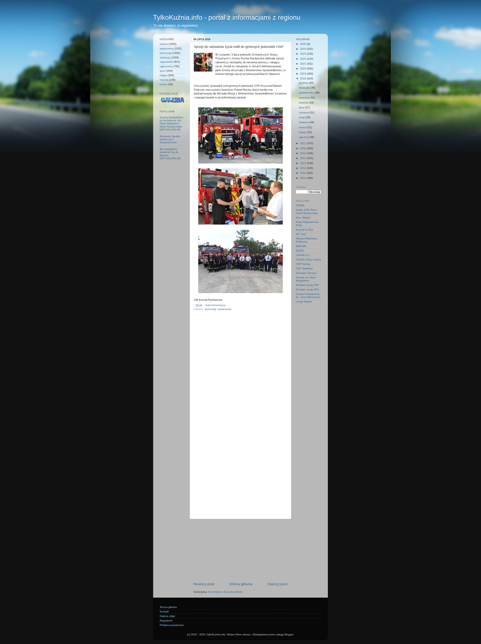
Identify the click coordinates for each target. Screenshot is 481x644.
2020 (303, 68)
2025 (303, 44)
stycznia (304, 137)
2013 (303, 163)
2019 (303, 73)
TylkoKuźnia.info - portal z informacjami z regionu (226, 17)
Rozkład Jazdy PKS (307, 289)
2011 (303, 173)
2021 (303, 63)
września (304, 97)
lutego (303, 132)
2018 (303, 78)
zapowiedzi (166, 61)
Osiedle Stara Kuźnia (308, 259)
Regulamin (166, 620)
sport (163, 70)
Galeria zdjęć (167, 616)
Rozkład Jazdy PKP (307, 285)
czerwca (304, 112)
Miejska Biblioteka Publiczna (306, 240)
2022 (303, 58)
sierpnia (304, 102)
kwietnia (304, 122)
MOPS (300, 250)
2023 (303, 53)
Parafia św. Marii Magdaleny (305, 279)
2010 (303, 178)
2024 (303, 49)
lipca (302, 107)
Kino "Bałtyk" (303, 217)
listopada (304, 87)
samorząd (210, 309)
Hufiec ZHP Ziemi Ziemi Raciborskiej (307, 211)
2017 (303, 143)
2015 (303, 153)
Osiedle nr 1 (303, 255)
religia (163, 75)
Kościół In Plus (304, 229)
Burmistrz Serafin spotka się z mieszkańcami (170, 139)
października (307, 92)
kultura (164, 44)
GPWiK (300, 205)
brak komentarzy (215, 305)
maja (302, 117)
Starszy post (277, 584)
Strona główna (241, 584)
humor (163, 84)
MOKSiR (301, 246)
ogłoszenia (166, 66)
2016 (303, 148)
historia (164, 79)
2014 (303, 158)
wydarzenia (224, 309)
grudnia (304, 82)
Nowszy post (204, 584)
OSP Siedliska (304, 268)
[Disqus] (240, 364)
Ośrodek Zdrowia (306, 273)
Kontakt (164, 611)
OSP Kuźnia (303, 264)
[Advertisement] (240, 550)
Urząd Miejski (304, 301)
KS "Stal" (301, 234)
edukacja (165, 57)
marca (303, 127)
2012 (303, 168)
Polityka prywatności (172, 625)
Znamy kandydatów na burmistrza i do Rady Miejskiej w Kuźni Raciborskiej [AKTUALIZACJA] (171, 123)
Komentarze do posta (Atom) (225, 591)
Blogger (288, 634)
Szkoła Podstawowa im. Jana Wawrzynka (308, 296)
